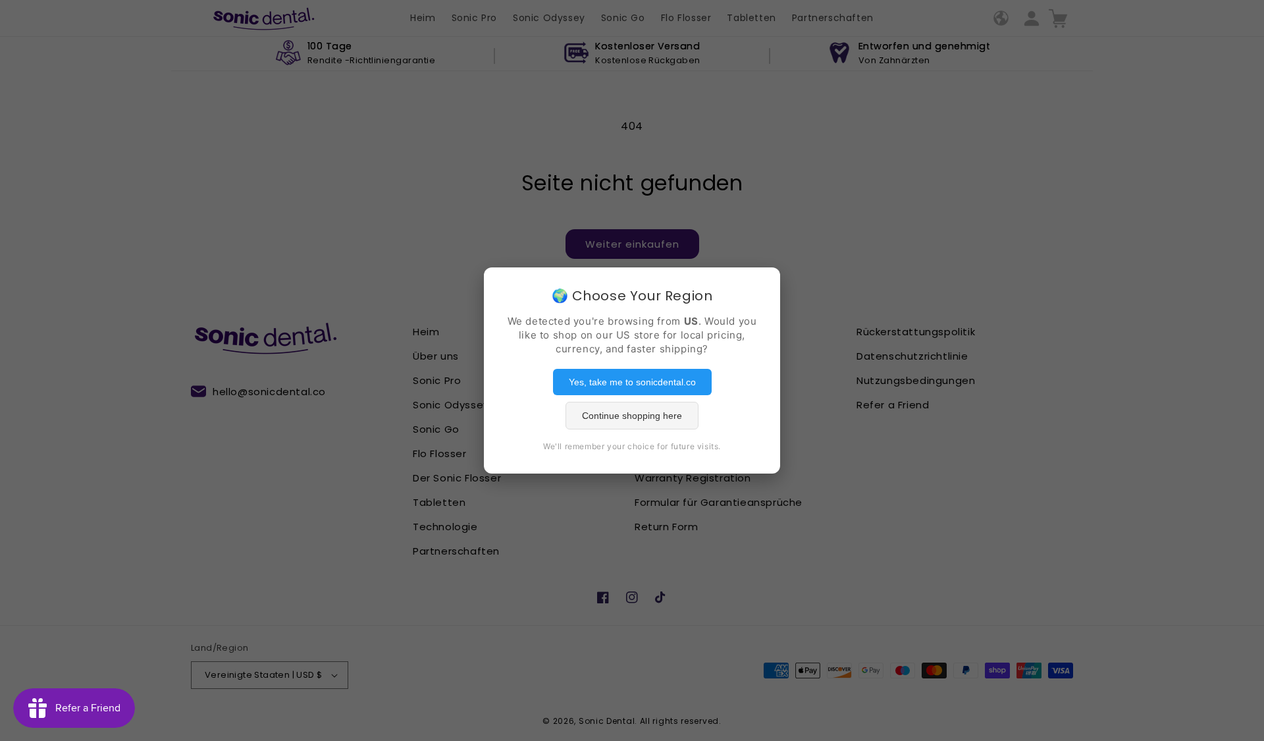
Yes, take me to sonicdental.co (632, 382)
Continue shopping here (632, 415)
